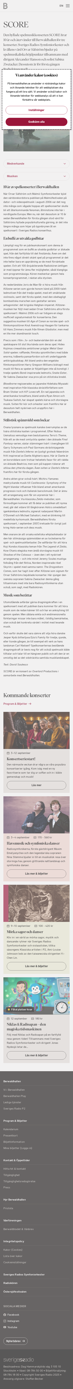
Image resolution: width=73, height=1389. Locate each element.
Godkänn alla (36, 121)
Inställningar (36, 110)
